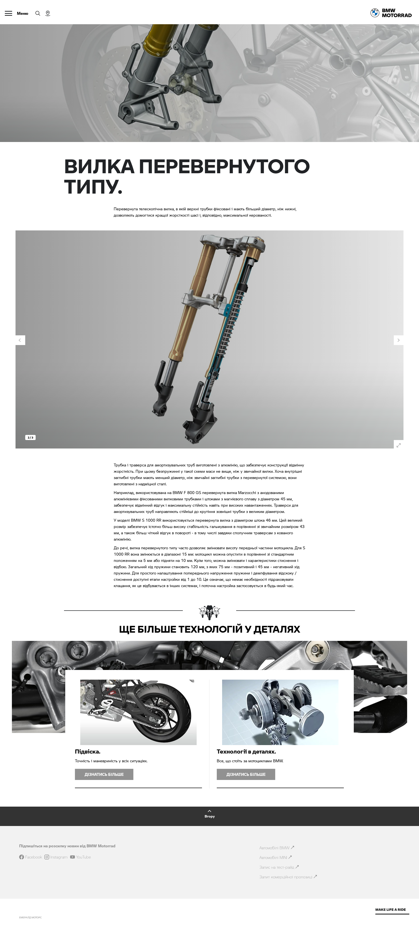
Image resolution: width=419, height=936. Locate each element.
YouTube (83, 857)
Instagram (59, 857)
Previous (20, 340)
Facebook (33, 857)
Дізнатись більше (104, 774)
